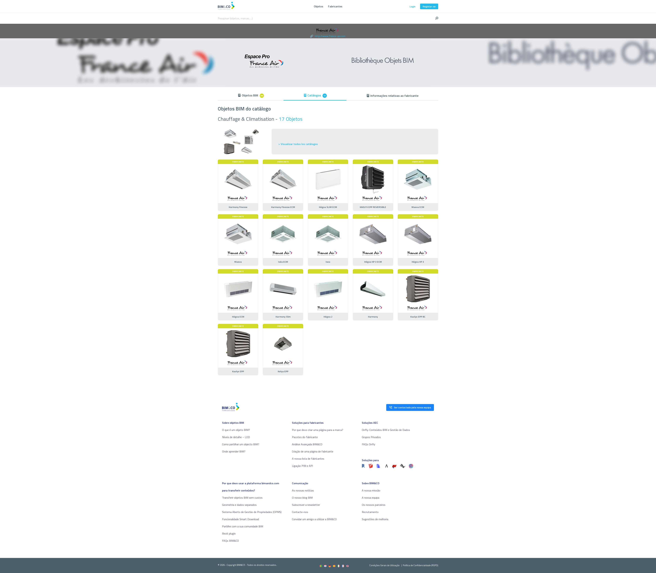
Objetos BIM (252, 95)
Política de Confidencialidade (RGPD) (420, 565)
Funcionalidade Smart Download (240, 519)
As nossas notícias (303, 490)
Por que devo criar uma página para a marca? (317, 430)
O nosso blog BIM (302, 498)
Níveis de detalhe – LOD (236, 437)
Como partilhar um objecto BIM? (240, 444)
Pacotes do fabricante (305, 437)
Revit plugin (229, 533)
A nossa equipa (370, 498)
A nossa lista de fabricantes (308, 459)
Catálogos (317, 95)
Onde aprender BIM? (233, 451)
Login (412, 6)
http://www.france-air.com (330, 36)
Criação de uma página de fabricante (312, 451)
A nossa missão (371, 490)
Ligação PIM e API (302, 466)
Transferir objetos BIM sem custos (242, 498)
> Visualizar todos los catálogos (298, 144)
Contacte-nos (300, 512)
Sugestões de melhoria (375, 519)
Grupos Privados (371, 437)
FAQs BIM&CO (230, 541)
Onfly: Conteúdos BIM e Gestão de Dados (386, 430)
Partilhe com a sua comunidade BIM (242, 526)
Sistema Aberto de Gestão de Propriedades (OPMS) (252, 512)
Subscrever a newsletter (306, 505)
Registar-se (429, 6)
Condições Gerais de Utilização (384, 565)
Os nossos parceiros (373, 505)
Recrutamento (370, 512)
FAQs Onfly (368, 444)
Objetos (318, 6)
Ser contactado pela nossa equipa (412, 407)
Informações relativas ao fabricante (394, 95)
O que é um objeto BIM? (236, 430)
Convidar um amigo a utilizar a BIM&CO (314, 519)
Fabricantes (335, 6)
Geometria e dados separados (239, 505)
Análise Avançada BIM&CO (307, 444)
